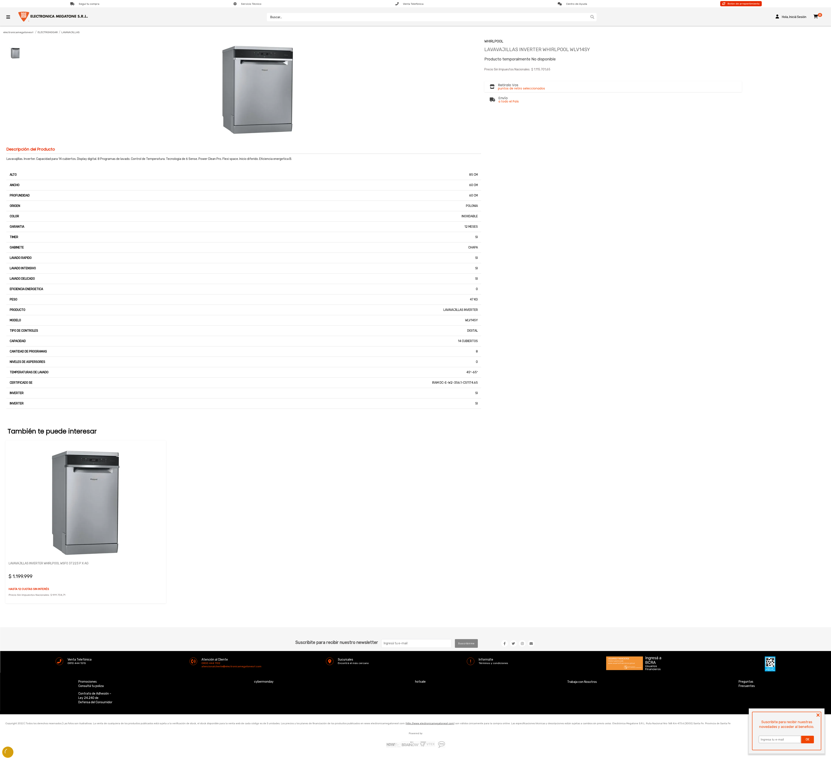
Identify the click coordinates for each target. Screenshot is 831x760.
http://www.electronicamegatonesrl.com (430, 723)
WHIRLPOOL (493, 41)
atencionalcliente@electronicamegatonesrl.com (205, 666)
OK (807, 739)
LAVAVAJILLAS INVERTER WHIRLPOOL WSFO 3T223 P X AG (49, 563)
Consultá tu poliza (91, 686)
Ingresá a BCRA (653, 659)
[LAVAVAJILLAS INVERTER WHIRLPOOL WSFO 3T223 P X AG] (86, 500)
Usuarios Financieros (653, 668)
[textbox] (427, 17)
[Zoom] (15, 53)
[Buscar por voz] (586, 17)
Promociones (87, 682)
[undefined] (258, 88)
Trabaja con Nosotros (582, 682)
